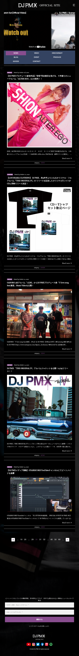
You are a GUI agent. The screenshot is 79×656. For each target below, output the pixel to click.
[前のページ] (13, 539)
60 (59, 540)
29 (32, 540)
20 (25, 540)
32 (44, 540)
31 (40, 540)
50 (55, 540)
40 (52, 540)
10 (21, 540)
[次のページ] (67, 539)
